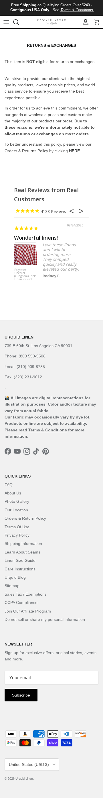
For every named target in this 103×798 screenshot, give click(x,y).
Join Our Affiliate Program (28, 611)
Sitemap (12, 585)
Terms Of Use (17, 527)
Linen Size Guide (20, 560)
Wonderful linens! (36, 237)
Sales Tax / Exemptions (26, 594)
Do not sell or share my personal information (45, 619)
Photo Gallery (17, 501)
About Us (13, 493)
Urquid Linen (24, 778)
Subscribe (21, 695)
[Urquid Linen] (51, 22)
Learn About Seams (22, 552)
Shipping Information (23, 543)
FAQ (9, 484)
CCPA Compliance (21, 602)
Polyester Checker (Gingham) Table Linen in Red (25, 274)
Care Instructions (20, 569)
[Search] (19, 22)
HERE (74, 150)
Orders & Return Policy (25, 518)
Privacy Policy (17, 535)
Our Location (16, 510)
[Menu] (6, 22)
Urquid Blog (15, 577)
